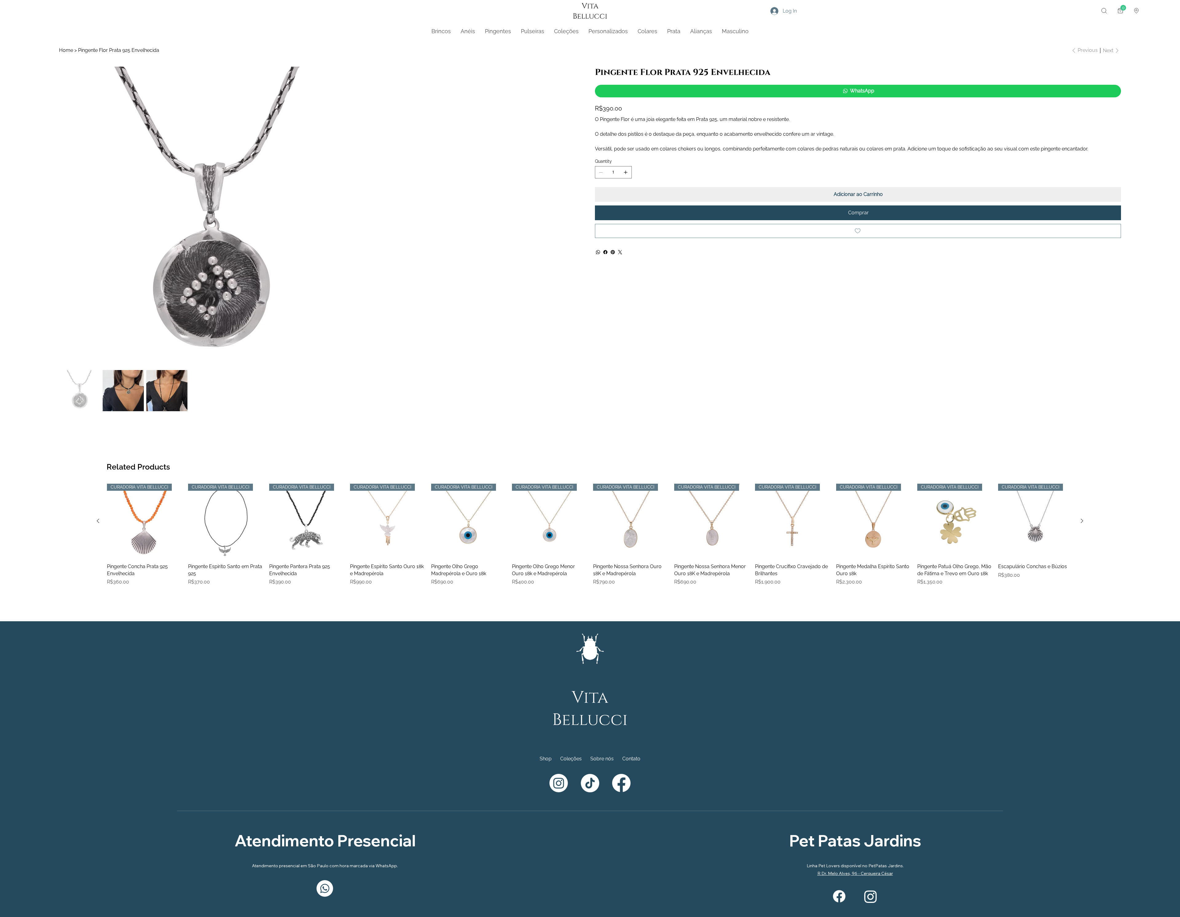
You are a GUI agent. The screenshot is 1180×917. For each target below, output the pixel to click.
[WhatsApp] (598, 252)
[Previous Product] (98, 745)
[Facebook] (605, 252)
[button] (1104, 11)
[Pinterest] (613, 252)
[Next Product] (1082, 745)
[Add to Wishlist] (858, 231)
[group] (590, 763)
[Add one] (626, 172)
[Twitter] (620, 252)
